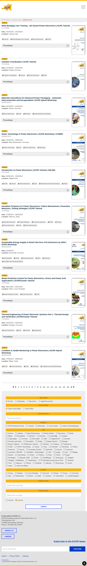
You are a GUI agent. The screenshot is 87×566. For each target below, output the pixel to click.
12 (52, 387)
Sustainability (8, 258)
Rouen (36, 458)
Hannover (11, 449)
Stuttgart (70, 458)
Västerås (38, 463)
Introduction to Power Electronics (50, 183)
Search (43, 506)
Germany (75, 473)
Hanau (74, 447)
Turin (10, 463)
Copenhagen (12, 439)
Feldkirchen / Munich (30, 444)
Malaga (74, 452)
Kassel (59, 449)
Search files (29, 409)
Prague (67, 455)
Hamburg (65, 447)
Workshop (42, 147)
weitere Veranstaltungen (70, 426)
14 (60, 387)
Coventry (24, 439)
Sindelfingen (46, 458)
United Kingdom (73, 476)
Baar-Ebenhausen (33, 433)
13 (56, 387)
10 (44, 387)
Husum (21, 449)
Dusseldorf (29, 441)
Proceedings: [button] (8, 45)
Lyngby (57, 452)
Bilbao (10, 436)
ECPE (49, 39)
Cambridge (53, 436)
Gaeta (36, 447)
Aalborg (20, 433)
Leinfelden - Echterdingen (35, 452)
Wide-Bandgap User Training (20, 39)
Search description (14, 409)
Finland (55, 473)
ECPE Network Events (16, 426)
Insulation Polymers (9, 222)
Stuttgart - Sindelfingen (16, 460)
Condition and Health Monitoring (13, 261)
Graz (45, 447)
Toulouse (70, 460)
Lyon (66, 452)
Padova (41, 455)
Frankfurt (45, 444)
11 (48, 387)
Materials (27, 114)
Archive (20, 500)
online (10, 466)
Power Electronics (38, 39)
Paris (50, 455)
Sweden (48, 476)
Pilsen (58, 455)
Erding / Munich (51, 441)
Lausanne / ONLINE (15, 452)
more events (53, 426)
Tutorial (6, 39)
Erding (39, 441)
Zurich (69, 463)
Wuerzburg (59, 463)
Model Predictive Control (11, 294)
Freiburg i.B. (67, 444)
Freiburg (56, 444)
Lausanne (69, 449)
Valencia (18, 463)
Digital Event (55, 439)
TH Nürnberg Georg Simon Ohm (51, 460)
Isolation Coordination (10, 75)
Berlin (71, 433)
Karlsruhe (49, 449)
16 (68, 387)
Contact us (9, 530)
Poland (30, 476)
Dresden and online (15, 441)
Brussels (42, 436)
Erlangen (64, 441)
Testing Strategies (24, 222)
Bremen (32, 436)
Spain (39, 476)
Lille (49, 452)
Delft (45, 439)
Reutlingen (11, 458)
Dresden (67, 439)
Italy (9, 476)
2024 (19, 114)
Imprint (4, 556)
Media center (27, 20)
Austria (10, 473)
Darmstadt (35, 439)
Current (10, 500)
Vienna (28, 463)
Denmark (45, 473)
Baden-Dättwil (49, 433)
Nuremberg (21, 455)
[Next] (71, 387)
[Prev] (15, 387)
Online (65, 183)
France (65, 473)
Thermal (27, 330)
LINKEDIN (8, 536)
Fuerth (10, 447)
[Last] (73, 387)
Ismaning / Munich (34, 449)
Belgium (20, 473)
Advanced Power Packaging (42, 114)
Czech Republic (32, 473)
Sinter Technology (9, 147)
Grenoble (54, 447)
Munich (10, 455)
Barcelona (61, 433)
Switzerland (59, 476)
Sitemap (25, 556)
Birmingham (20, 436)
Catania (64, 436)
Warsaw (48, 463)
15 (64, 387)
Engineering (37, 330)
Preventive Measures (39, 222)
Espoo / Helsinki (13, 444)
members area (17, 20)
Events (10, 401)
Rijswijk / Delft (24, 458)
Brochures (32, 401)
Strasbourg (59, 458)
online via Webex (22, 466)
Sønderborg (32, 460)
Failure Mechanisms (31, 225)
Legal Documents (46, 401)
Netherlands (19, 476)
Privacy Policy (15, 556)
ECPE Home (6, 20)
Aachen (10, 433)
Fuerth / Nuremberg (24, 447)
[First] (13, 387)
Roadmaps (21, 401)
